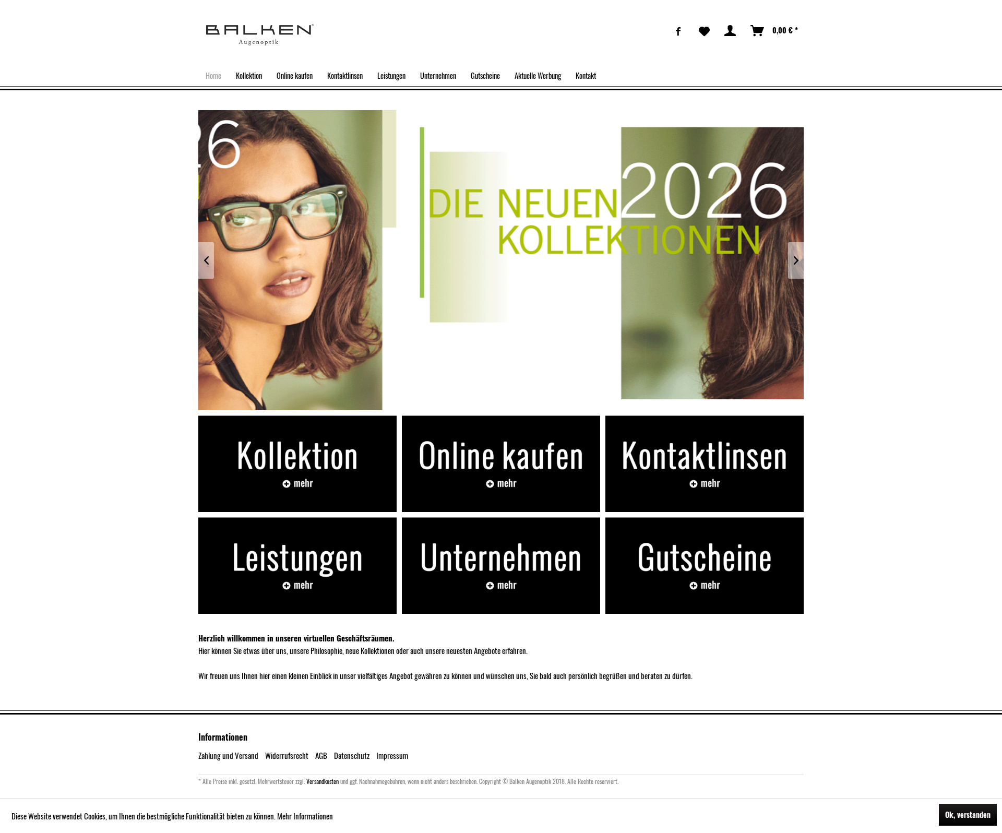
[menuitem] (678, 30)
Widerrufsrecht (286, 755)
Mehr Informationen (305, 816)
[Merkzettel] (704, 30)
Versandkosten (322, 781)
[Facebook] (678, 30)
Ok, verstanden (968, 814)
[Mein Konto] (731, 30)
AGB (321, 755)
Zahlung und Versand (228, 755)
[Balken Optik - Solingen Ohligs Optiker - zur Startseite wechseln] (260, 35)
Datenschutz (351, 755)
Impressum (392, 755)
